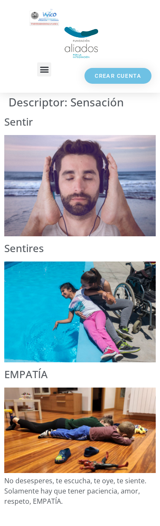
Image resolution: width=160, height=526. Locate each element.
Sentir (18, 122)
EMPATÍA (26, 374)
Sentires (24, 248)
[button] (44, 69)
